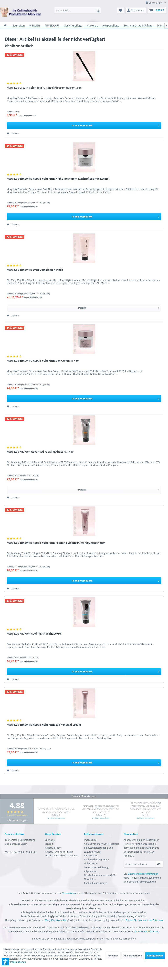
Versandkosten (69, 893)
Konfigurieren (155, 955)
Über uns (49, 839)
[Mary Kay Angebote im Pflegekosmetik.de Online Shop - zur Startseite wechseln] (20, 14)
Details (82, 307)
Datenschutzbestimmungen (143, 873)
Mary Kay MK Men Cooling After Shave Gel (34, 633)
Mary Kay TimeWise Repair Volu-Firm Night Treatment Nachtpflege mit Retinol (58, 178)
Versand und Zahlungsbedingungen (96, 857)
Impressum (90, 839)
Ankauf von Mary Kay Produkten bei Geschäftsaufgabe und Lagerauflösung (102, 847)
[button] (5, 961)
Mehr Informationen (15, 961)
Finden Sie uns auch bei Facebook (144, 920)
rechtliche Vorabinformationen (61, 855)
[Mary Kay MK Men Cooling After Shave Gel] (84, 612)
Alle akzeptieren (133, 955)
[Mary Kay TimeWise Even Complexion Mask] (84, 248)
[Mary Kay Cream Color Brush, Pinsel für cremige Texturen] (84, 66)
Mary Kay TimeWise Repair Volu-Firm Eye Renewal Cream (44, 724)
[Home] (5, 25)
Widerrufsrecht (52, 847)
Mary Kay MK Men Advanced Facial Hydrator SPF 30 (40, 451)
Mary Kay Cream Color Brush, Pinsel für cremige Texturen (44, 87)
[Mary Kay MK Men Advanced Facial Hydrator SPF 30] (84, 430)
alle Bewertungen (17, 820)
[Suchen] (97, 10)
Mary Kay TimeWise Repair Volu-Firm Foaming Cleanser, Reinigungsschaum (56, 543)
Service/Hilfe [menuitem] (155, 2)
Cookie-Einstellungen (95, 883)
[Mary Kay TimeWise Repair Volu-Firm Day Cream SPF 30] (84, 339)
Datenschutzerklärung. (147, 931)
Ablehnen (113, 955)
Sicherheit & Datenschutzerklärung (96, 865)
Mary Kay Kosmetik (56, 920)
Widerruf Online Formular (58, 851)
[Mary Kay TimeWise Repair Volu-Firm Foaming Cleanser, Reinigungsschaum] (84, 521)
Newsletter (90, 879)
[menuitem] (77, 10)
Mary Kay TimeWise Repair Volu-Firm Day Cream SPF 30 (43, 360)
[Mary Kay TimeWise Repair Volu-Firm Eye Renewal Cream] (84, 703)
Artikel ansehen (56, 818)
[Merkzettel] (120, 10)
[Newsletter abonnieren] (159, 864)
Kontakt (48, 843)
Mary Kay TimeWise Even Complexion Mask (35, 270)
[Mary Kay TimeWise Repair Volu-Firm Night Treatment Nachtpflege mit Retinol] (84, 157)
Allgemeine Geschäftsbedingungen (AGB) (100, 873)
